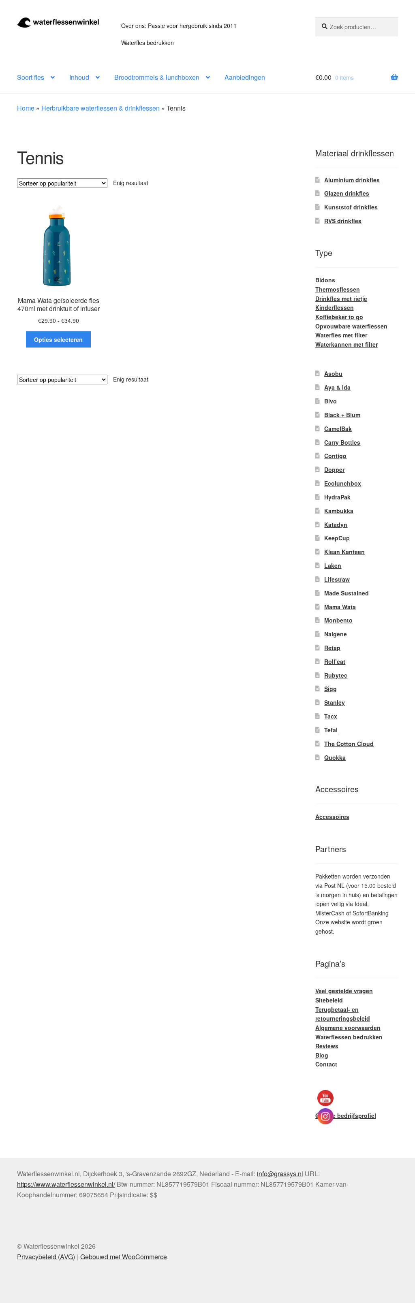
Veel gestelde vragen (344, 991)
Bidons (325, 280)
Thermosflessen (337, 289)
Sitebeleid (329, 1000)
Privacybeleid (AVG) (46, 1256)
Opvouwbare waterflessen (351, 326)
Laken (332, 565)
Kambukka (338, 511)
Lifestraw (337, 579)
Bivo (330, 401)
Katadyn (335, 524)
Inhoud (79, 77)
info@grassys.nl (280, 1173)
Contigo (335, 456)
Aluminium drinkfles (352, 180)
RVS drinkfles (343, 221)
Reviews (326, 1046)
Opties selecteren (58, 339)
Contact (326, 1064)
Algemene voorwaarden (348, 1028)
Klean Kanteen (344, 552)
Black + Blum (342, 415)
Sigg (330, 689)
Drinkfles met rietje (341, 298)
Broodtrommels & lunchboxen (156, 77)
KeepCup (337, 538)
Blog (321, 1055)
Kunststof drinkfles (351, 207)
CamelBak (338, 428)
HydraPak (337, 497)
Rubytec (335, 675)
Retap (332, 648)
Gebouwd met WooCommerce (123, 1256)
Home (25, 108)
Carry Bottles (342, 442)
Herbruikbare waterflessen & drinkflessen (100, 108)
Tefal (331, 730)
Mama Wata (340, 607)
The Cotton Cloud (349, 744)
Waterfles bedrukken (147, 42)
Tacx (330, 716)
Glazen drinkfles (346, 193)
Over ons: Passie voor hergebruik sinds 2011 (179, 25)
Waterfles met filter (341, 335)
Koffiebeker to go (339, 317)
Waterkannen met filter (346, 344)
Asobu (333, 373)
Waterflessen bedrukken (349, 1037)
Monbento (338, 620)
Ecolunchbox (342, 483)
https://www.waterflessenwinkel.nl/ (66, 1184)
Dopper (334, 469)
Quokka (335, 757)
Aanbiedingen (245, 77)
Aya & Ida (337, 387)
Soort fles (30, 77)
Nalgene (335, 634)
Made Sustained (346, 593)
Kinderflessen (334, 307)
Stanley (334, 702)
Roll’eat (334, 661)
